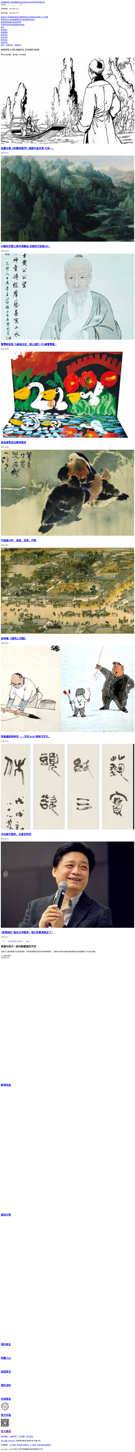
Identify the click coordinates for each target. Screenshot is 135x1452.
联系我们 (38, 17)
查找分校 (27, 2)
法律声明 (13, 1436)
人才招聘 (44, 17)
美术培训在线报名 (44, 1445)
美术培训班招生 (23, 1445)
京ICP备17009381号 (8, 1441)
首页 (2, 2)
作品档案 (24, 20)
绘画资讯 (11, 22)
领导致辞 (11, 17)
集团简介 (7, 2)
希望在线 (41, 2)
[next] (30, 941)
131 (17, 941)
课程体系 (17, 20)
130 (15, 941)
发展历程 (17, 17)
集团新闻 (4, 22)
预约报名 (34, 2)
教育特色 (4, 20)
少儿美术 (12, 1445)
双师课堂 (11, 25)
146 (27, 941)
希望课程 (14, 2)
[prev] (2, 941)
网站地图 (4, 1436)
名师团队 (31, 17)
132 (20, 941)
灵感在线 (4, 25)
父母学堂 (11, 20)
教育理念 (24, 17)
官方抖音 (29, 1436)
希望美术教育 (19, 25)
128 (9, 941)
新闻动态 (21, 2)
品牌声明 (17, 22)
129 (12, 941)
